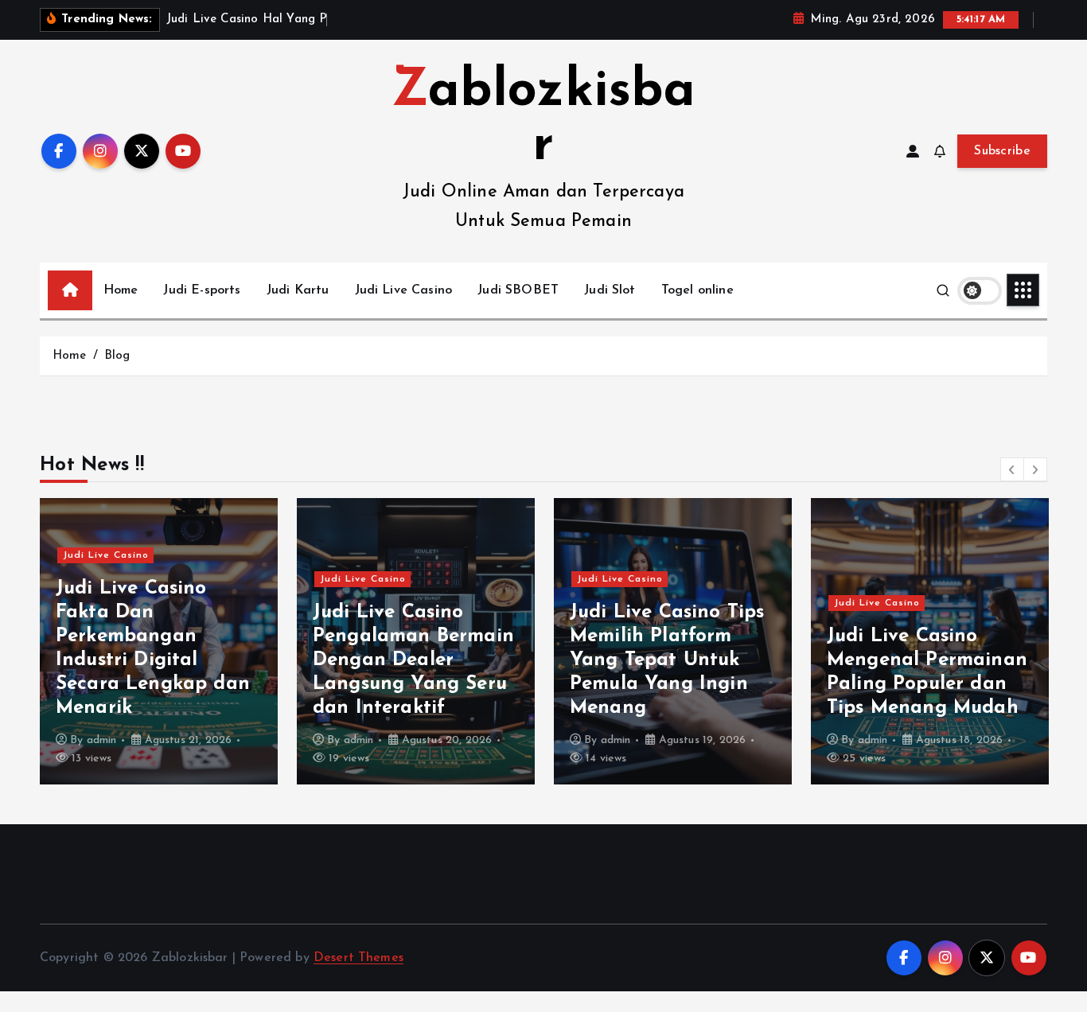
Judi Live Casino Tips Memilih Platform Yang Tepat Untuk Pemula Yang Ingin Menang (667, 660)
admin (102, 740)
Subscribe (1002, 151)
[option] (159, 641)
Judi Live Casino (404, 290)
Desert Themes (358, 958)
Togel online (697, 290)
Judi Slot (609, 290)
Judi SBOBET (518, 290)
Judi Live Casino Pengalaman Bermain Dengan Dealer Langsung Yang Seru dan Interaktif (413, 660)
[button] (1012, 469)
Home (120, 290)
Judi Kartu (298, 290)
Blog (117, 356)
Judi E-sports (201, 290)
